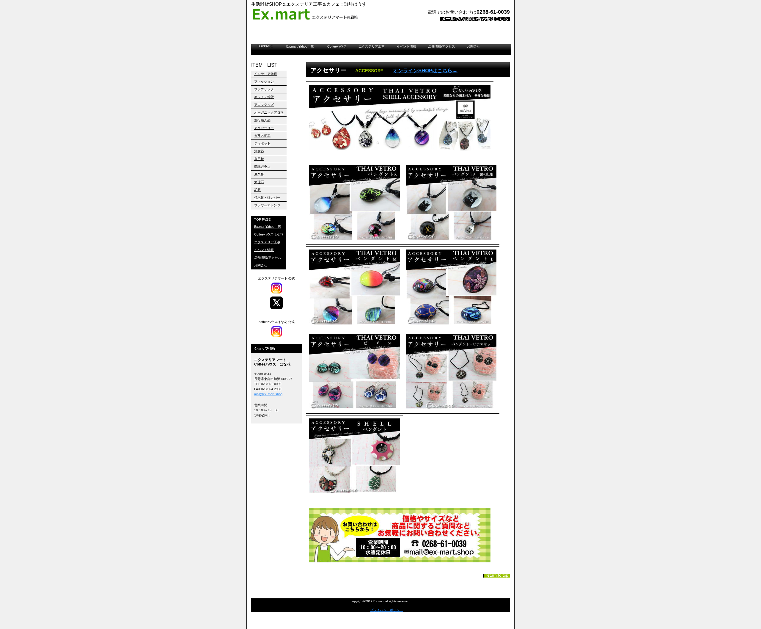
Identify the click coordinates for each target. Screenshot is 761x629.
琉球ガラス (262, 166)
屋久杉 (259, 174)
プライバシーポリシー (386, 610)
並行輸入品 (262, 120)
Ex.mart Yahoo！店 (301, 46)
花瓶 (257, 190)
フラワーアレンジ (267, 205)
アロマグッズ (264, 104)
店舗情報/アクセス (441, 46)
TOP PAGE (262, 219)
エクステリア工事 (372, 46)
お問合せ (473, 46)
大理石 (259, 182)
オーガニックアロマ (269, 112)
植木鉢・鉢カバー (267, 197)
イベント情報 (406, 46)
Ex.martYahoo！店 (267, 226)
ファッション (264, 81)
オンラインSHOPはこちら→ (425, 70)
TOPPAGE (265, 46)
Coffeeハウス (337, 46)
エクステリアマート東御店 (325, 14)
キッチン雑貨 (264, 97)
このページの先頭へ (496, 576)
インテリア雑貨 (265, 74)
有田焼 (259, 159)
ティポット (262, 143)
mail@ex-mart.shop (268, 394)
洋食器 (259, 151)
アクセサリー (264, 128)
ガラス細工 (262, 135)
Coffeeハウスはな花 (268, 234)
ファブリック (264, 89)
